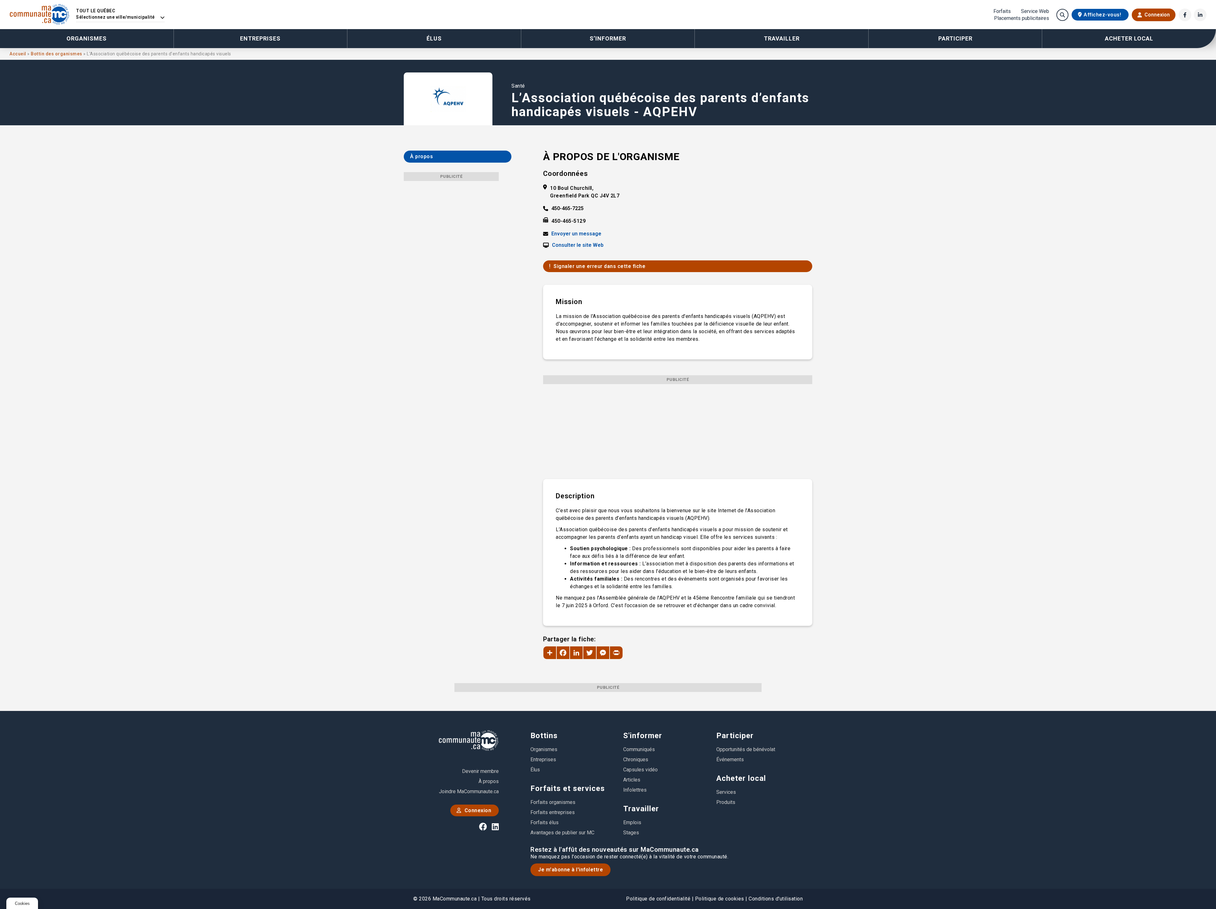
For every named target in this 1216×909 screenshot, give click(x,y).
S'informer (642, 735)
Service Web (1035, 11)
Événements (730, 759)
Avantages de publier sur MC (562, 833)
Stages (631, 833)
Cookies (22, 903)
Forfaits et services (567, 788)
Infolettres (635, 790)
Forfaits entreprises (552, 812)
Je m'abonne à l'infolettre (570, 870)
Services (726, 792)
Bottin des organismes (57, 53)
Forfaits (1002, 11)
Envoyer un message (576, 233)
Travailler (641, 808)
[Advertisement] (677, 428)
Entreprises (260, 38)
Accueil (18, 53)
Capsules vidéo (640, 770)
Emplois (632, 822)
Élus (434, 38)
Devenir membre (480, 771)
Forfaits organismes (552, 802)
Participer (735, 735)
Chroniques (635, 759)
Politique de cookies (719, 899)
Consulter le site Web (578, 245)
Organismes (86, 38)
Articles (631, 780)
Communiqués (639, 749)
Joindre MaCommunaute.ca (469, 791)
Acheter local (741, 778)
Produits (725, 802)
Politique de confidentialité (658, 899)
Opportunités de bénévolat (745, 749)
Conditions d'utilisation (776, 899)
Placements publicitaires (1021, 18)
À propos (488, 781)
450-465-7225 (567, 208)
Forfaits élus (544, 822)
